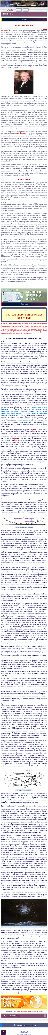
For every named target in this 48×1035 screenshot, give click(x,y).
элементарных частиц (23, 691)
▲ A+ (25, 10)
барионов (34, 430)
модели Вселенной (21, 133)
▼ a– (18, 10)
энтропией (15, 438)
